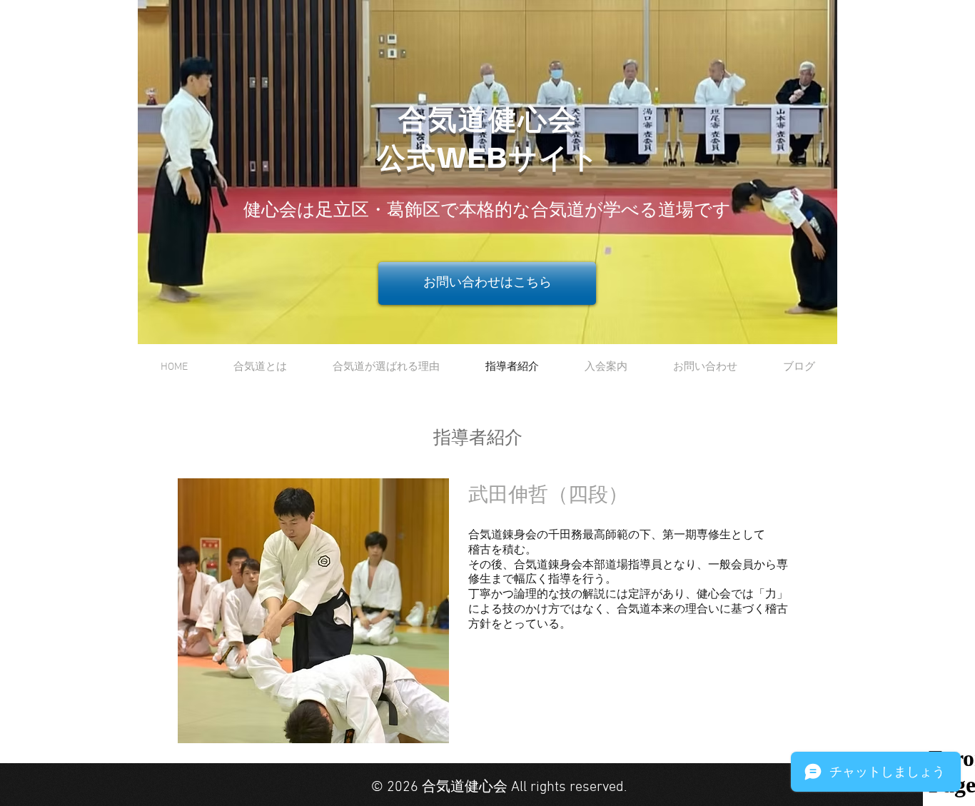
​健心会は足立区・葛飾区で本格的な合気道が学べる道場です (487, 211)
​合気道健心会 (488, 121)
